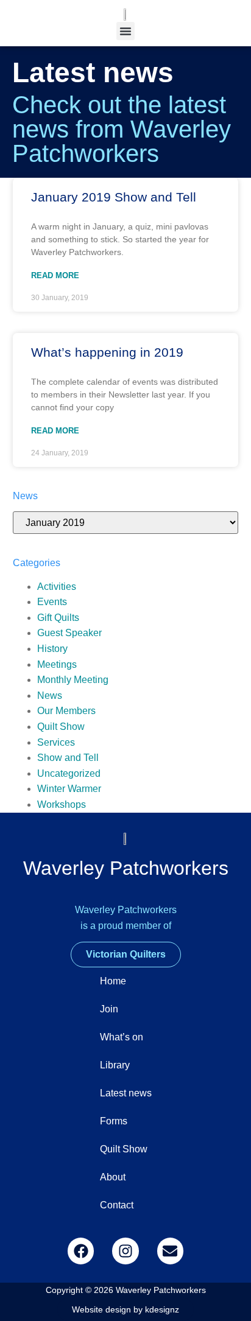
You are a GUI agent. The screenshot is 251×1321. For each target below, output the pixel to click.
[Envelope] (170, 1251)
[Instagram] (125, 1251)
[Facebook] (81, 1251)
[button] (125, 31)
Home (113, 981)
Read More (55, 275)
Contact (116, 1205)
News (49, 695)
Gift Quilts (58, 617)
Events (52, 602)
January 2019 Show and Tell (113, 197)
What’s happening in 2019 (107, 352)
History (52, 648)
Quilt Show (61, 726)
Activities (56, 586)
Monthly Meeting (72, 680)
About (112, 1177)
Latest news (126, 1093)
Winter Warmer (69, 788)
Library (115, 1065)
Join (109, 1009)
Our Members (66, 711)
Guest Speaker (69, 633)
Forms (113, 1121)
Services (56, 742)
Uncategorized (69, 773)
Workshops (61, 804)
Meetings (57, 664)
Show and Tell (68, 757)
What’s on (121, 1037)
